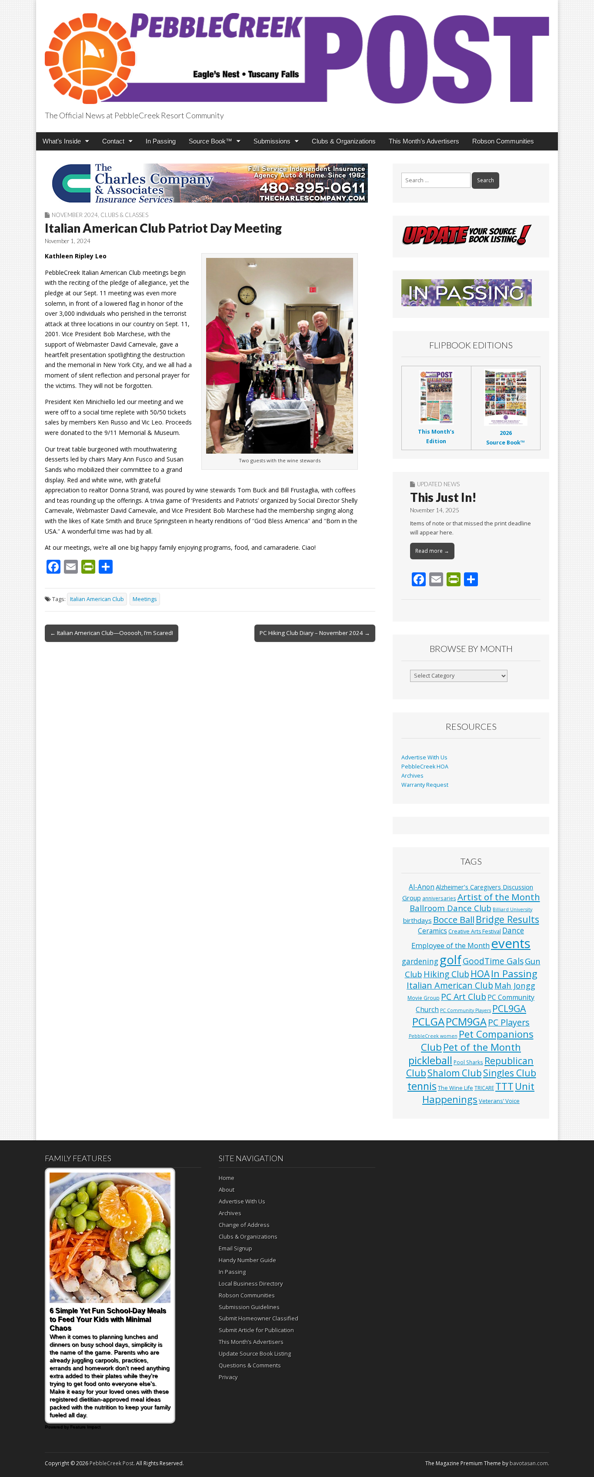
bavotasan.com (529, 1463)
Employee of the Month (450, 945)
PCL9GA (509, 1008)
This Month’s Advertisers (424, 141)
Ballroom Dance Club (450, 907)
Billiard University (512, 909)
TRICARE (484, 1087)
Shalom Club (454, 1073)
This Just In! (443, 497)
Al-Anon (421, 887)
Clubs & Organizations (344, 141)
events (511, 943)
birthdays (417, 920)
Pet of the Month (482, 1046)
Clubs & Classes (124, 214)
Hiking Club (446, 974)
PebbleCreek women (433, 1036)
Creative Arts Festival (474, 931)
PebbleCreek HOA (424, 766)
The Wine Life (455, 1088)
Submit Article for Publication (256, 1330)
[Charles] (210, 183)
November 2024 (75, 214)
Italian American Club (97, 599)
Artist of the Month (498, 897)
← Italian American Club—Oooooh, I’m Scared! (111, 633)
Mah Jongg (514, 985)
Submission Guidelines (249, 1307)
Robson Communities (503, 141)
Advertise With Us (424, 757)
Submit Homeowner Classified (258, 1318)
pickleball (430, 1060)
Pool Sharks (468, 1062)
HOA (480, 974)
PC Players (509, 1022)
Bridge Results (507, 919)
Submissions (272, 141)
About (226, 1189)
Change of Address (244, 1225)
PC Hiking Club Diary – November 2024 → (315, 633)
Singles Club (509, 1073)
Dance (513, 930)
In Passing (161, 141)
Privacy (228, 1377)
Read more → (432, 551)
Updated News (438, 484)
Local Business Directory (251, 1283)
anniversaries (439, 898)
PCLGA (428, 1021)
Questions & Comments (250, 1365)
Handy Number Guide (247, 1260)
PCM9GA (466, 1022)
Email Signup (235, 1248)
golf (450, 960)
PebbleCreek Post (111, 1463)
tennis (422, 1086)
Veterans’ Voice (499, 1101)
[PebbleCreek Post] (297, 53)
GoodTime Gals (493, 961)
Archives (412, 775)
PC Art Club (463, 996)
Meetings (145, 599)
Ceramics (432, 931)
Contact (113, 141)
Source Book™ (210, 141)
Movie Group (423, 997)
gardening (420, 961)
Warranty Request (424, 785)
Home (226, 1178)
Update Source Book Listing (255, 1353)
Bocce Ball (453, 919)
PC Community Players (465, 1010)
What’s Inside (62, 141)
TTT (504, 1086)
